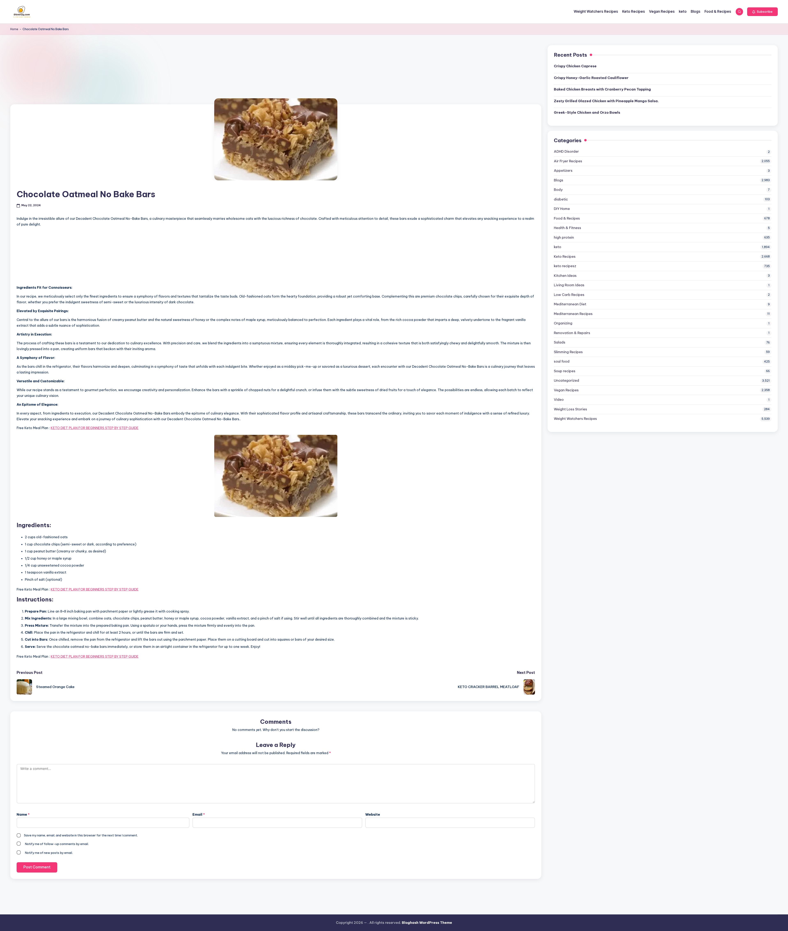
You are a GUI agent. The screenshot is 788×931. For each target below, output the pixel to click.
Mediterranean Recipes (573, 313)
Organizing (563, 323)
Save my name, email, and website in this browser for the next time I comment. (81, 835)
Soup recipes (564, 371)
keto (557, 247)
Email (198, 814)
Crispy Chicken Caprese (575, 66)
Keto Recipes (565, 256)
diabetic (561, 199)
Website (372, 814)
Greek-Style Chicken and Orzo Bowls (587, 112)
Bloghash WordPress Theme (427, 922)
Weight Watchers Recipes (575, 418)
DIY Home (562, 208)
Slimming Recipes (568, 352)
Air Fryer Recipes (568, 161)
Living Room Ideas (569, 285)
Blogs (558, 180)
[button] (762, 11)
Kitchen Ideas (565, 275)
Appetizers (563, 170)
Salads (559, 342)
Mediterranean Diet (570, 304)
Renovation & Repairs (572, 333)
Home (14, 29)
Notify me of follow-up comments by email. (57, 844)
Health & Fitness (567, 228)
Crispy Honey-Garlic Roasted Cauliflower (591, 78)
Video (559, 399)
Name (23, 814)
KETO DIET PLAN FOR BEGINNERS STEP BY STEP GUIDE (95, 428)
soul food (561, 361)
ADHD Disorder (566, 151)
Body (558, 189)
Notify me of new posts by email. (49, 853)
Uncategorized (566, 380)
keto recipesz (565, 266)
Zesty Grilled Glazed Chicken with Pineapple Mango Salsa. (606, 101)
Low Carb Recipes (569, 294)
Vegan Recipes (566, 390)
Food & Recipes (567, 218)
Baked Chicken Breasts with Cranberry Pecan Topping (602, 89)
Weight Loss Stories (570, 409)
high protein (564, 237)
